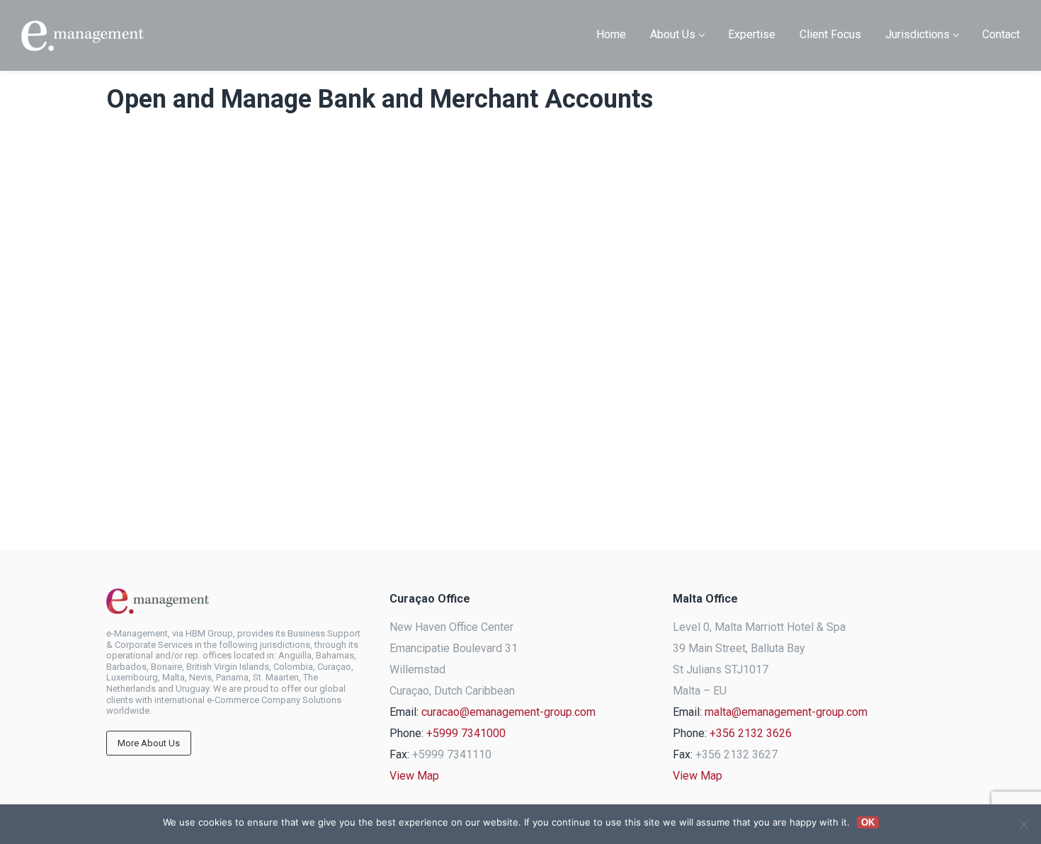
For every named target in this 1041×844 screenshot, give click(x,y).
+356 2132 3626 (751, 733)
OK (868, 822)
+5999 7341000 (466, 733)
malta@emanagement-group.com (786, 712)
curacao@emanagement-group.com (508, 712)
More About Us (149, 743)
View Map (414, 775)
